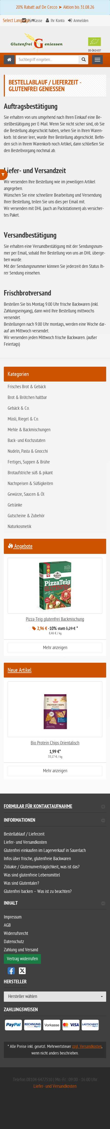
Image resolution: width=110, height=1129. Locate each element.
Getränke (15, 505)
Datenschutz (14, 941)
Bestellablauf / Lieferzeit (24, 834)
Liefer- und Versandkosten (25, 842)
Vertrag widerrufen (22, 959)
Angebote (22, 546)
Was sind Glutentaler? (21, 883)
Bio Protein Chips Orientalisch (55, 743)
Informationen (19, 821)
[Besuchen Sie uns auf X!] (55, 970)
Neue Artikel (19, 670)
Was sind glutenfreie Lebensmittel (32, 875)
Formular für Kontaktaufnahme (38, 807)
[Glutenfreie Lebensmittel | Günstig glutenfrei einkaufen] (9, 59)
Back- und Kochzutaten (26, 440)
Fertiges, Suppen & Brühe (29, 462)
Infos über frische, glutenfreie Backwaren (37, 858)
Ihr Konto (57, 20)
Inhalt (11, 903)
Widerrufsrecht (16, 933)
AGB (7, 925)
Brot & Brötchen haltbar (27, 397)
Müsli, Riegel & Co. (23, 419)
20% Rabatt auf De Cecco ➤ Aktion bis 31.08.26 (55, 7)
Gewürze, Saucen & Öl (26, 494)
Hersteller (15, 982)
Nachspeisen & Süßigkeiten (30, 483)
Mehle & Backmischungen (29, 429)
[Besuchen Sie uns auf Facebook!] (11, 970)
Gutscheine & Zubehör (26, 516)
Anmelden (80, 20)
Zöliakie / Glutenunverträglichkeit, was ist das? (42, 867)
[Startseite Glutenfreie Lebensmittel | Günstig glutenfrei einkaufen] (55, 43)
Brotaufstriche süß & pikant (30, 473)
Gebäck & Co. (19, 408)
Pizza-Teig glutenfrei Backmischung (55, 619)
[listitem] (13, 1026)
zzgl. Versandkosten (87, 1046)
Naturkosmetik (19, 526)
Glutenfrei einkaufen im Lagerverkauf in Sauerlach (45, 850)
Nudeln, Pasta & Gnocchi (28, 451)
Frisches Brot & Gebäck (27, 386)
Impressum (12, 917)
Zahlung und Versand (21, 950)
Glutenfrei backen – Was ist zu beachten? (38, 891)
